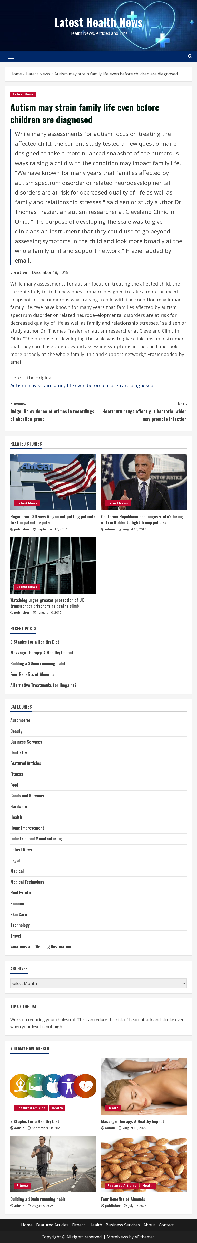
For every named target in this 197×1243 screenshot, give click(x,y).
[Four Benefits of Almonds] (144, 1164)
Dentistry (18, 752)
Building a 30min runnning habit (37, 663)
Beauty (16, 731)
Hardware (18, 806)
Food (14, 785)
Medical (17, 871)
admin (110, 529)
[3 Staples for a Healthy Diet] (53, 1086)
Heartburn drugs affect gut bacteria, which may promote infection (144, 411)
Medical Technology (27, 882)
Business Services (26, 742)
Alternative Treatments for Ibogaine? (43, 685)
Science (17, 903)
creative (18, 272)
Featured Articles (25, 763)
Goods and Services (27, 796)
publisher (22, 529)
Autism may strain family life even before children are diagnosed (81, 385)
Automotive (20, 720)
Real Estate (20, 893)
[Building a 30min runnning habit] (53, 1164)
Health (16, 817)
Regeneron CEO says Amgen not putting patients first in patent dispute (53, 519)
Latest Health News (98, 22)
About (149, 1225)
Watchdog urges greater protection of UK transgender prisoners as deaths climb (47, 603)
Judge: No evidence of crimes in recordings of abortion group (52, 411)
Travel (15, 936)
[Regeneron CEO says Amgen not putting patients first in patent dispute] (53, 482)
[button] (10, 56)
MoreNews (117, 1237)
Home (27, 1225)
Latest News (23, 94)
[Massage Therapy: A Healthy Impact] (144, 1086)
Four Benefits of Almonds (32, 674)
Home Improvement (27, 828)
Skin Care (18, 914)
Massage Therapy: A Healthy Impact (41, 652)
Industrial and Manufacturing (36, 839)
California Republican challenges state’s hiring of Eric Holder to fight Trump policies (142, 519)
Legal (15, 860)
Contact (166, 1225)
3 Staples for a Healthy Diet (34, 642)
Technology (20, 925)
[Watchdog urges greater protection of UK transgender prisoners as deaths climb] (53, 565)
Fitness (16, 774)
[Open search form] (190, 56)
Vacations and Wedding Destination (40, 946)
